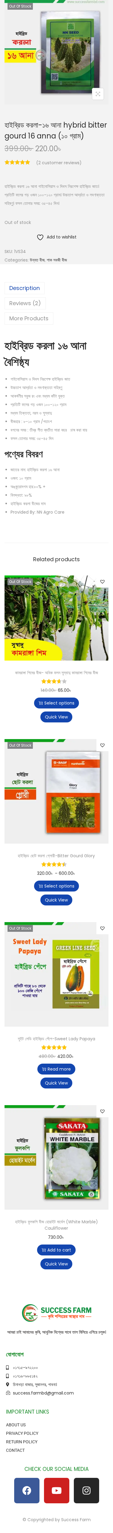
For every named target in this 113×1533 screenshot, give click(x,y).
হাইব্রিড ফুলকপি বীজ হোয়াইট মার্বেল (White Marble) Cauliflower (56, 1225)
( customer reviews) (59, 163)
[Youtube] (56, 1490)
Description (24, 288)
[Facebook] (26, 1490)
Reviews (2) (25, 303)
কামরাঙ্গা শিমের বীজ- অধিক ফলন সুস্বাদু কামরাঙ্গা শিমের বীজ (56, 673)
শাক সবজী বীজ (57, 260)
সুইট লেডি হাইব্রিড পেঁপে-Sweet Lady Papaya (56, 1039)
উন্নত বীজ (37, 260)
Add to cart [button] (59, 1250)
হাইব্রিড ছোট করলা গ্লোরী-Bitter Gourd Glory (56, 856)
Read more (59, 1069)
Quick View (56, 717)
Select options (59, 703)
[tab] (56, 288)
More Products (29, 318)
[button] (102, 581)
